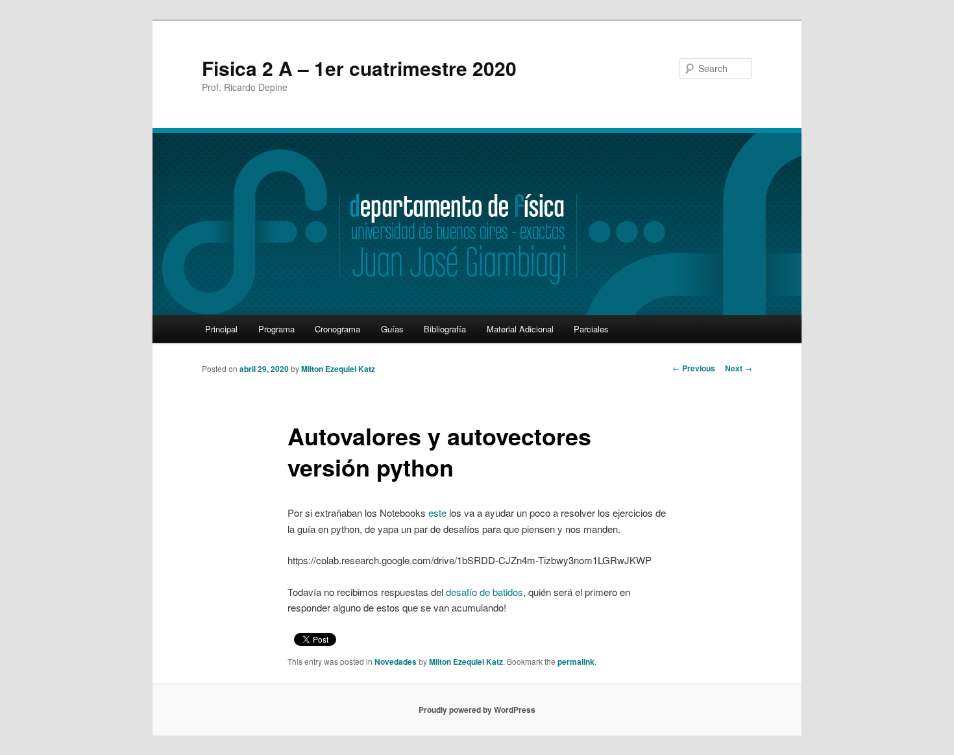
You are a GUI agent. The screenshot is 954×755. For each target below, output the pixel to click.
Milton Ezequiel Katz (338, 369)
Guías (392, 329)
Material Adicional (520, 329)
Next (738, 368)
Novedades (395, 661)
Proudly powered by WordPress (477, 709)
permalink (575, 661)
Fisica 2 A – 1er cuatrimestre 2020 (359, 68)
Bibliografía (445, 329)
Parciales (591, 329)
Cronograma (337, 329)
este (437, 512)
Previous (693, 368)
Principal (221, 329)
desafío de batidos (484, 592)
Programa (276, 329)
